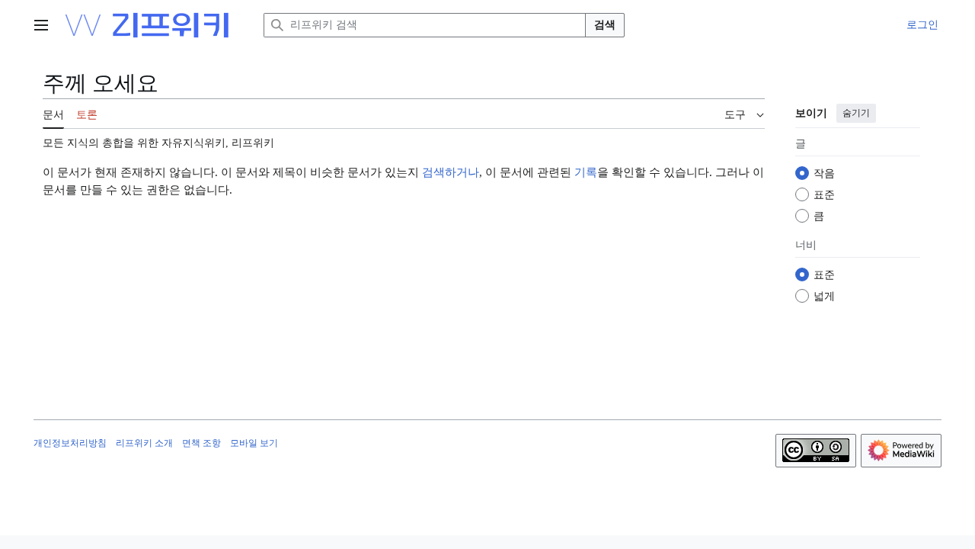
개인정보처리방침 (70, 443)
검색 (604, 24)
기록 (585, 172)
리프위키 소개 (144, 443)
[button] (41, 25)
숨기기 (856, 113)
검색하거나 (450, 172)
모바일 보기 (254, 443)
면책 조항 (201, 443)
